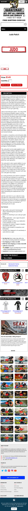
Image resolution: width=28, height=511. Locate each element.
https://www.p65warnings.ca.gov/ (12, 249)
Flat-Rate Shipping (18, 487)
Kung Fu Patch (5, 282)
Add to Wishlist (17, 85)
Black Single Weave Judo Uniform (18, 311)
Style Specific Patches (14, 264)
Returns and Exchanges (6, 491)
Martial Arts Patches (13, 266)
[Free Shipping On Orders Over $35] (14, 20)
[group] (5, 278)
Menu (3, 29)
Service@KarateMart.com (11, 457)
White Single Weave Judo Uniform (6, 311)
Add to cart (5, 85)
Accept (14, 508)
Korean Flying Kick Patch (17, 283)
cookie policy (20, 506)
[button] (26, 270)
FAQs (15, 489)
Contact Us (3, 487)
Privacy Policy (4, 489)
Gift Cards (16, 486)
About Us (3, 486)
